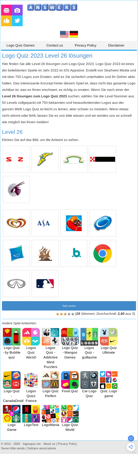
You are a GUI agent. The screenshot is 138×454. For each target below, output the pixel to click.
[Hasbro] (16, 253)
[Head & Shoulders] (102, 223)
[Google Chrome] (102, 253)
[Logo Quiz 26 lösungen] (74, 34)
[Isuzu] (16, 159)
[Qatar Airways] (16, 189)
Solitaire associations (41, 448)
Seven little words (13, 448)
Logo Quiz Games (20, 45)
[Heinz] (73, 159)
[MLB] (45, 283)
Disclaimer (116, 45)
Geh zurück (69, 305)
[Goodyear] (45, 159)
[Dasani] (45, 223)
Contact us (54, 45)
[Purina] (102, 159)
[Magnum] (16, 223)
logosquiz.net (32, 444)
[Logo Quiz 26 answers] (64, 34)
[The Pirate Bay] (45, 253)
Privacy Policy (85, 45)
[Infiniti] (16, 283)
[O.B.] (73, 253)
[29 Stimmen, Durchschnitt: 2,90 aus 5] (57, 313)
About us (49, 444)
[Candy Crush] (73, 223)
